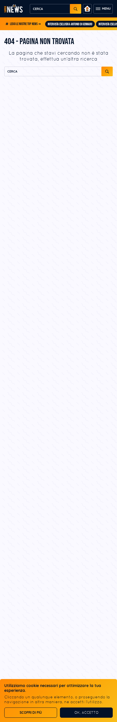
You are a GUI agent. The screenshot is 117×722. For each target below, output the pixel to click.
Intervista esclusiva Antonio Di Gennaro (70, 24)
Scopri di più (31, 712)
